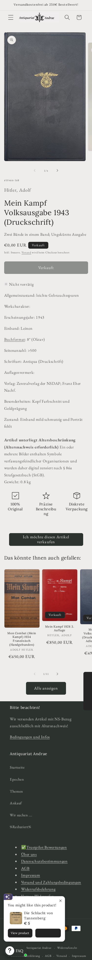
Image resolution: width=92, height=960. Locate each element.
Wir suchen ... (21, 815)
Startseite (17, 767)
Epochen (17, 779)
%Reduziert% (20, 826)
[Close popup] (60, 900)
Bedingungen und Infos (30, 736)
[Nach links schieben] (34, 170)
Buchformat (14, 339)
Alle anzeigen (46, 688)
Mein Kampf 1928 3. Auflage (59, 628)
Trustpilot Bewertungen (46, 847)
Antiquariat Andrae (39, 948)
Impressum (30, 875)
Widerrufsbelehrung (38, 889)
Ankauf (16, 803)
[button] (11, 17)
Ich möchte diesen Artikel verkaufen (46, 539)
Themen (16, 791)
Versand (26, 252)
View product (20, 933)
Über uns (29, 854)
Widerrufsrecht (67, 948)
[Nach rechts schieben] (57, 170)
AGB (25, 868)
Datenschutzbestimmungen (44, 861)
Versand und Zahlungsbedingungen (51, 882)
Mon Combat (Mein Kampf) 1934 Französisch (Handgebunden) (21, 638)
